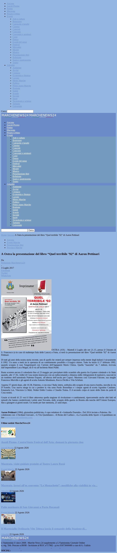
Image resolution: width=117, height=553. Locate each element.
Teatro (15, 62)
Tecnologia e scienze (22, 101)
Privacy (55, 548)
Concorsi (17, 32)
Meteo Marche (19, 80)
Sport (15, 98)
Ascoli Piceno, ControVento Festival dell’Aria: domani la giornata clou (42, 442)
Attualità (11, 65)
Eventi (10, 16)
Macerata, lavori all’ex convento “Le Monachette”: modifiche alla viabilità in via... (49, 485)
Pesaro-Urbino (13, 14)
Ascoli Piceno (13, 6)
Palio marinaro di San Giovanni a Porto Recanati (30, 507)
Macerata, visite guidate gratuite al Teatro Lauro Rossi (33, 463)
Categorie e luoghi (21, 24)
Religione (17, 57)
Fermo (10, 8)
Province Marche (14, 247)
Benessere (17, 21)
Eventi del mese (20, 42)
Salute (15, 91)
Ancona (10, 3)
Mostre (16, 50)
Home (4, 235)
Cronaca (16, 73)
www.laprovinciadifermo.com (18, 417)
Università (17, 106)
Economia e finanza (21, 75)
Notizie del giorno (29, 548)
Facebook (15, 550)
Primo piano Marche (22, 86)
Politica (16, 83)
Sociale (16, 96)
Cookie (64, 548)
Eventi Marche (13, 242)
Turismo (16, 103)
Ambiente (17, 68)
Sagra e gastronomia (22, 60)
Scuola (16, 93)
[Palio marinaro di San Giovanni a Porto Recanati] (8, 501)
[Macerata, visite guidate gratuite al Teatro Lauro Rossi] (8, 458)
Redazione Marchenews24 (13, 263)
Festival (16, 44)
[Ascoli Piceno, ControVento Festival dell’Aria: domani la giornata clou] (8, 437)
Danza (15, 39)
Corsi (15, 37)
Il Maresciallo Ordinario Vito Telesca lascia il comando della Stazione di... (44, 528)
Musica (16, 52)
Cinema (16, 26)
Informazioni (44, 548)
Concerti (16, 29)
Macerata (11, 11)
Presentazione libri (21, 55)
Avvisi (15, 70)
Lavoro (16, 78)
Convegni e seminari (22, 34)
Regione (16, 88)
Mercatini (17, 47)
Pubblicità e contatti (10, 548)
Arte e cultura (19, 19)
